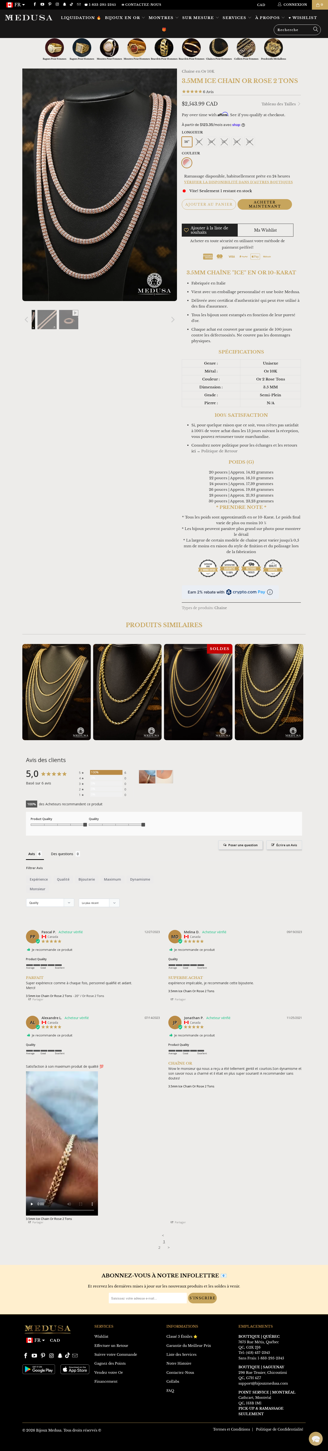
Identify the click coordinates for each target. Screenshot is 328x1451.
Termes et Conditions (231, 1429)
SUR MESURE (198, 17)
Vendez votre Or (108, 1372)
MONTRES (162, 17)
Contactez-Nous (180, 1372)
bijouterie (87, 879)
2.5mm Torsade (56, 692)
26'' (249, 142)
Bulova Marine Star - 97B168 (51, 1432)
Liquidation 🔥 (81, 17)
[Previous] (27, 319)
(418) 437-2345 (258, 1352)
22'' (224, 142)
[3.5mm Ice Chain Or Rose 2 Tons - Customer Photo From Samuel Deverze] (165, 776)
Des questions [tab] (62, 854)
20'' (211, 142)
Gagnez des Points (110, 1363)
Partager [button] (37, 999)
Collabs (172, 1381)
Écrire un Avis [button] (286, 845)
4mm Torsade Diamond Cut (127, 692)
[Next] (172, 319)
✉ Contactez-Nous (141, 4)
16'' (186, 142)
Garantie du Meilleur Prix (188, 1346)
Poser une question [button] (243, 845)
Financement (105, 1381)
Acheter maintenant (265, 204)
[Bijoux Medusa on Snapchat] (64, 4)
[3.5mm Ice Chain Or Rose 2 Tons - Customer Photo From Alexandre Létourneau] (147, 776)
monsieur (37, 889)
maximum (112, 879)
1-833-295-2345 (271, 1358)
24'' (237, 142)
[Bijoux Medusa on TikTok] (72, 4)
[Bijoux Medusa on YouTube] (42, 4)
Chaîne (220, 608)
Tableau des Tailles (279, 104)
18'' (199, 142)
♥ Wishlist (303, 17)
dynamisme (140, 879)
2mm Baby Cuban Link (198, 692)
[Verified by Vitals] (55, 1439)
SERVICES (235, 17)
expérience (39, 879)
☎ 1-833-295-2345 (100, 4)
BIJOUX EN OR (123, 17)
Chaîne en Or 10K (198, 71)
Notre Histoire (178, 1363)
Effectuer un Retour (111, 1346)
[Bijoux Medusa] (29, 17)
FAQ (170, 1390)
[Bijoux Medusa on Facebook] (34, 4)
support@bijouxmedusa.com (263, 1383)
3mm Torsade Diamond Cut (269, 692)
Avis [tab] (31, 854)
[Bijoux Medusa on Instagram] (57, 4)
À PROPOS (268, 17)
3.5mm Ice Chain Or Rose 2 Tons (49, 996)
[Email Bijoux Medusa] (78, 4)
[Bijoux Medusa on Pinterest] (50, 4)
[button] (316, 1439)
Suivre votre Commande (115, 1354)
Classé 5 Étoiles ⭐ (181, 1336)
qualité (63, 879)
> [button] (169, 1247)
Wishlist (101, 1336)
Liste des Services (181, 1354)
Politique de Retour (219, 451)
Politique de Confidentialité (279, 1429)
